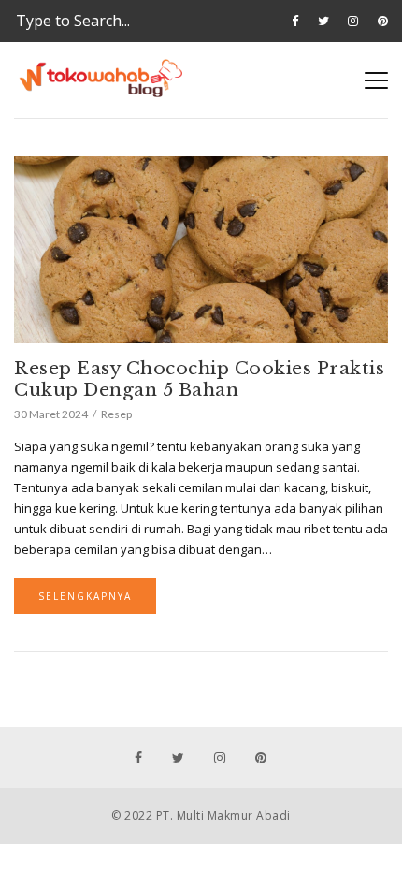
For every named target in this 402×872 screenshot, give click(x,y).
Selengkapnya (85, 596)
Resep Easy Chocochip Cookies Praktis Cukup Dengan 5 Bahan (199, 378)
